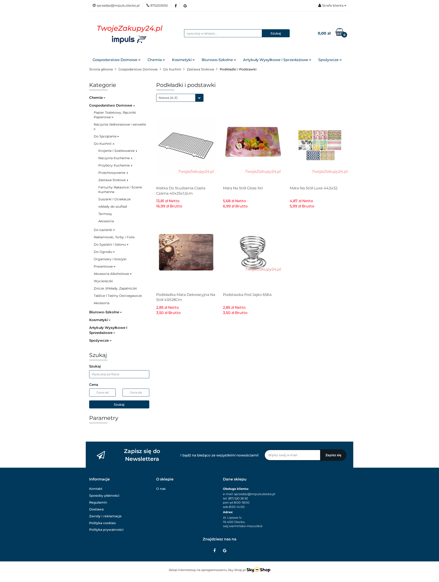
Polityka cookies (102, 523)
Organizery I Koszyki (110, 259)
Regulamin (98, 502)
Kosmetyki (182, 60)
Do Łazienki (103, 230)
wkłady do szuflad (112, 206)
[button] (99, 479)
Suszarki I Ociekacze (114, 199)
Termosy (105, 214)
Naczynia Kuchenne (114, 158)
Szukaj (119, 404)
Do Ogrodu (103, 252)
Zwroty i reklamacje (105, 516)
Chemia (155, 60)
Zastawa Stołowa (112, 180)
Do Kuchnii (103, 144)
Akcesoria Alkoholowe (112, 274)
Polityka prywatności (106, 530)
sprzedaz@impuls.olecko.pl (254, 494)
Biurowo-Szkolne (218, 60)
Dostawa (96, 509)
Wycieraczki (103, 281)
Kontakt (95, 489)
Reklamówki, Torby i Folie (114, 237)
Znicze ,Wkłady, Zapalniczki (115, 288)
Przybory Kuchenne (114, 165)
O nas (161, 489)
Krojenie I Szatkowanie (116, 151)
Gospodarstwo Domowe (115, 60)
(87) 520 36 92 (238, 498)
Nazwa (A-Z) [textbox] (168, 97)
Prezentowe (104, 266)
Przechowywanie (112, 173)
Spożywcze (329, 60)
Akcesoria (106, 221)
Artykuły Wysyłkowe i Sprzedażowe (276, 60)
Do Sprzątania (105, 136)
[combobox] (179, 98)
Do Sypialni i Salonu (110, 244)
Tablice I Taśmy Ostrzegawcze (118, 296)
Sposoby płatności (104, 495)
